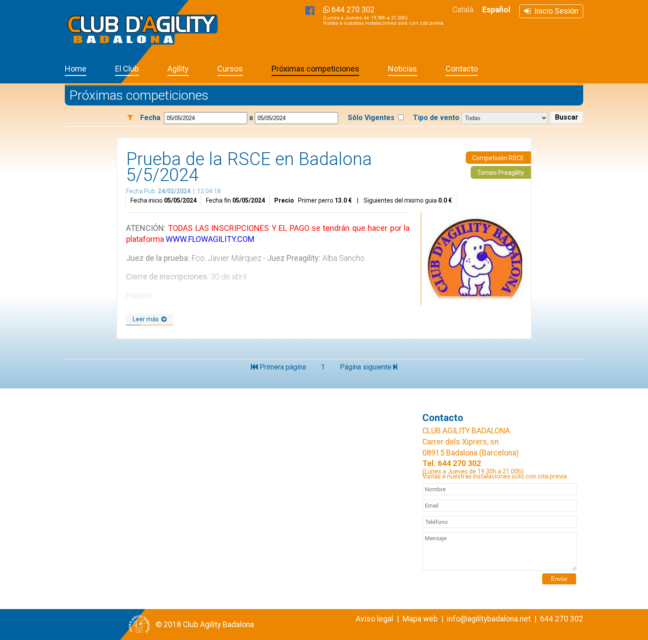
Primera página (282, 367)
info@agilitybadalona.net (489, 618)
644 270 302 (383, 15)
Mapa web (420, 618)
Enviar (559, 579)
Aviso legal (374, 618)
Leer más (147, 319)
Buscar (566, 117)
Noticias (402, 68)
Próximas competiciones (315, 68)
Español (496, 9)
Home (75, 68)
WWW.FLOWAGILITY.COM (210, 239)
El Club (127, 68)
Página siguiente (366, 367)
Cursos (230, 68)
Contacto (462, 68)
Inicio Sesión (554, 11)
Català (462, 9)
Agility (178, 68)
